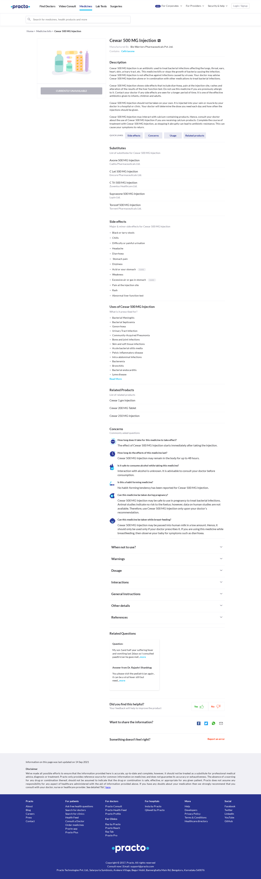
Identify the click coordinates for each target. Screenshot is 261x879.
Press (29, 817)
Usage (173, 135)
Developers (191, 809)
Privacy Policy (192, 813)
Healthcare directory (196, 821)
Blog (28, 809)
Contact (30, 821)
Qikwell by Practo (155, 809)
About (29, 806)
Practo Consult (113, 806)
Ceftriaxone (127, 51)
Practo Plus (71, 832)
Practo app (71, 828)
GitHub (229, 821)
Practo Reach (112, 827)
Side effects (133, 135)
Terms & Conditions (195, 817)
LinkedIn (229, 813)
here (107, 787)
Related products (194, 135)
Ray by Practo (113, 824)
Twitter (229, 809)
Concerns (153, 135)
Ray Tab (109, 831)
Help (187, 806)
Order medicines (74, 824)
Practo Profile (113, 813)
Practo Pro (111, 835)
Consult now (114, 866)
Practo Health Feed (116, 809)
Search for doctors (75, 809)
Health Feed (72, 817)
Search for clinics (74, 813)
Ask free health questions (79, 806)
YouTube (229, 817)
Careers (30, 813)
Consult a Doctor (74, 821)
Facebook (230, 806)
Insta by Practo (153, 806)
